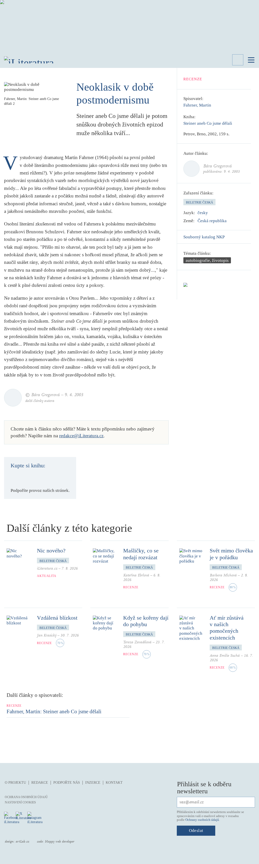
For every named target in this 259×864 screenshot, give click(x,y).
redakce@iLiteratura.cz (81, 435)
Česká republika (212, 220)
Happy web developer (59, 842)
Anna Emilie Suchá (225, 655)
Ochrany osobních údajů (202, 820)
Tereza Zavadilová (137, 642)
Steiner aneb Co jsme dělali (207, 123)
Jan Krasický (46, 635)
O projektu (15, 782)
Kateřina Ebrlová (136, 575)
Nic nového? (51, 550)
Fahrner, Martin (197, 105)
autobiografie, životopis (207, 260)
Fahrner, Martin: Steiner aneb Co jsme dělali (54, 711)
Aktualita (46, 576)
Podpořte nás (66, 782)
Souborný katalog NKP (204, 237)
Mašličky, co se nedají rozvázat (141, 553)
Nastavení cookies (20, 802)
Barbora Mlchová (223, 575)
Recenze (192, 79)
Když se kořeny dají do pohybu (145, 621)
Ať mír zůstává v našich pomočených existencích (227, 628)
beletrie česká (199, 202)
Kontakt (114, 782)
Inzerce (92, 782)
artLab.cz (22, 842)
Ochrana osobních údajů (26, 797)
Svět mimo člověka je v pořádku (231, 553)
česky (203, 212)
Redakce (39, 782)
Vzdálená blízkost (57, 618)
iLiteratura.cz (47, 568)
